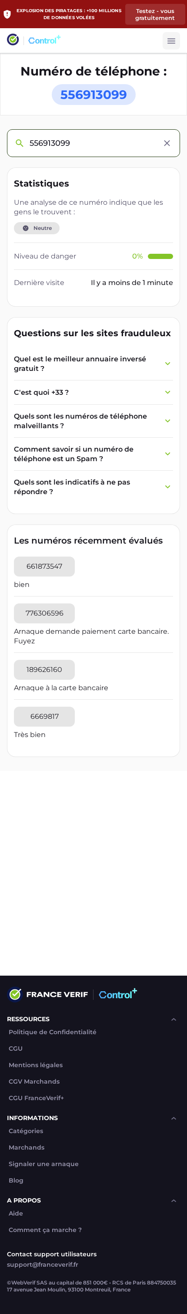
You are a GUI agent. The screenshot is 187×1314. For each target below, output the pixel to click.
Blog (16, 1180)
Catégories (26, 1131)
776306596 (44, 613)
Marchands (26, 1147)
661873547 (44, 566)
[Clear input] (167, 143)
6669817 (44, 716)
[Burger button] (171, 40)
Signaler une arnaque (44, 1164)
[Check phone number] (19, 143)
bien (22, 584)
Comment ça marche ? (45, 1230)
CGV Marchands (34, 1081)
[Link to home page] (13, 40)
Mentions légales (36, 1065)
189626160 (44, 669)
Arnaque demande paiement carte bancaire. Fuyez (91, 636)
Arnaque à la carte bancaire (61, 688)
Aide (16, 1213)
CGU (16, 1048)
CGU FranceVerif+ (36, 1098)
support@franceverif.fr (42, 1264)
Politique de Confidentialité (53, 1032)
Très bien (30, 735)
